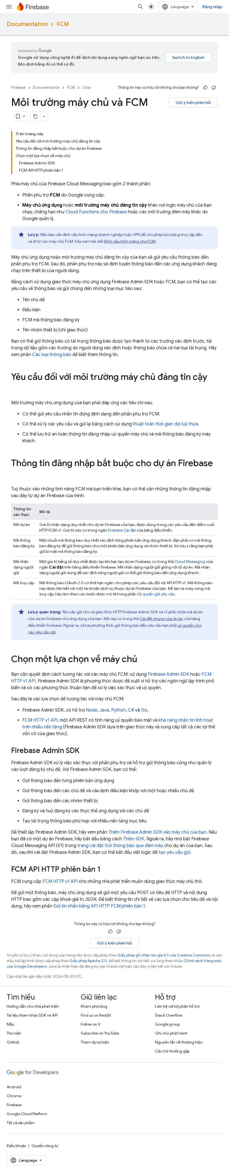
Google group (167, 1024)
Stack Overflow (168, 1015)
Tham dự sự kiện (95, 1042)
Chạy (86, 87)
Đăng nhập (212, 6)
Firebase (18, 87)
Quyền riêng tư (45, 1145)
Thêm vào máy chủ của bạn (157, 832)
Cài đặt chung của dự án (161, 618)
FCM (63, 24)
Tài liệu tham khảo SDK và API (32, 1015)
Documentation (27, 24)
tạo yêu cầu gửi (174, 852)
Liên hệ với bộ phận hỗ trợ (177, 1006)
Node (91, 710)
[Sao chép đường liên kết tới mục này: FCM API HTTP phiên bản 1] (106, 869)
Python (118, 710)
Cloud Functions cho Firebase (96, 212)
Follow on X (91, 1024)
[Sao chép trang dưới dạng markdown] (35, 116)
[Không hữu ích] (213, 87)
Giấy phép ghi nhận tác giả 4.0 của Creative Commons (164, 955)
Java (104, 710)
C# (131, 710)
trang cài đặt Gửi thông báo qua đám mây (120, 845)
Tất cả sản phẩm (21, 1122)
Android (14, 1086)
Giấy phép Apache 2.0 (88, 960)
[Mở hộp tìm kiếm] (140, 6)
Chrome (14, 1095)
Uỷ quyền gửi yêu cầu (156, 593)
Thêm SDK (133, 839)
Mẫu (10, 1024)
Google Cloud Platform (27, 1113)
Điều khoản (16, 1145)
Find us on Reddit (96, 1015)
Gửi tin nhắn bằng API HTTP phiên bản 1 (99, 906)
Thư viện (14, 1033)
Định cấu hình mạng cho (130, 241)
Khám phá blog (94, 1006)
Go (144, 710)
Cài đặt (122, 530)
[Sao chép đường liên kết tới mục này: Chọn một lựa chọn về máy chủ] (143, 659)
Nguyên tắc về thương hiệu (178, 1042)
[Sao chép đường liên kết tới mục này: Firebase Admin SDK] (85, 751)
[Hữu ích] (205, 87)
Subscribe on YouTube (100, 1033)
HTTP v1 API (40, 720)
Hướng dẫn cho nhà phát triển (33, 1006)
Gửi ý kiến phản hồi (193, 102)
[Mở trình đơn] (9, 6)
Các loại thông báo (51, 354)
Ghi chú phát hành (171, 1033)
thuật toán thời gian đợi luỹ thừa (165, 424)
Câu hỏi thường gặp (172, 1051)
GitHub (13, 1042)
